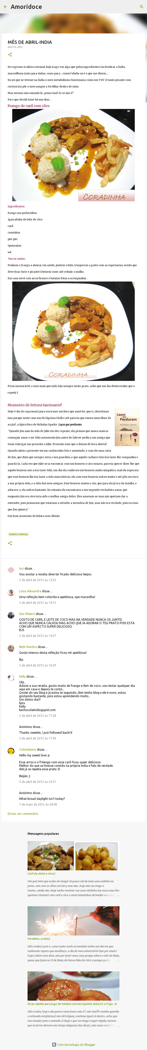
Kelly (22, 676)
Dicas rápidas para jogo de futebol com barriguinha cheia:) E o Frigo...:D (72, 1003)
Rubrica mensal (18, 534)
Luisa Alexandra (30, 591)
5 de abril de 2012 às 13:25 (37, 580)
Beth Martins (28, 647)
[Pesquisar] (47, 6)
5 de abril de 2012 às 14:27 (37, 635)
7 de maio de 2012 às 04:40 (38, 804)
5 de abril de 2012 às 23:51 (37, 781)
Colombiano (27, 749)
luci (21, 568)
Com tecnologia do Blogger (75, 1044)
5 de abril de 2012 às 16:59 (37, 665)
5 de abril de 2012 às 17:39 (37, 738)
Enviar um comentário (23, 813)
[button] (10, 54)
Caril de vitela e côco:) (41, 873)
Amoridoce (26, 6)
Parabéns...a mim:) (39, 938)
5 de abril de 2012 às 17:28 (37, 715)
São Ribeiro (27, 614)
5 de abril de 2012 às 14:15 (37, 602)
